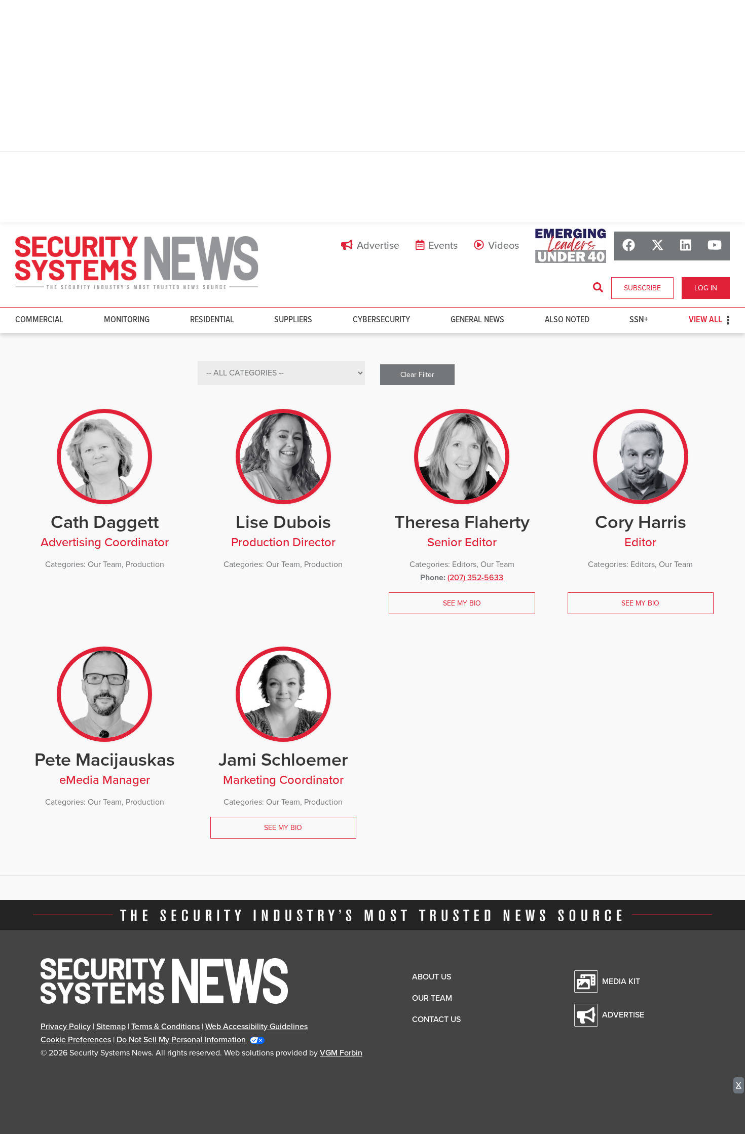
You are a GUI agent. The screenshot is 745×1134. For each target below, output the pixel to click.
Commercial (39, 320)
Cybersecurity (381, 320)
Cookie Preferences (76, 1040)
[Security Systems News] (136, 263)
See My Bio (462, 603)
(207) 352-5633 (475, 578)
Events (443, 246)
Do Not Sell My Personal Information (181, 1040)
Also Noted (567, 320)
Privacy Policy (66, 1027)
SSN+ (638, 320)
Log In (705, 288)
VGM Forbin (341, 1053)
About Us (431, 977)
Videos (503, 246)
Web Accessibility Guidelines (256, 1027)
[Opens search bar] (598, 287)
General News (477, 320)
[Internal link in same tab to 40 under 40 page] (570, 245)
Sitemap (111, 1027)
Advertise (378, 246)
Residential (212, 320)
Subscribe (642, 288)
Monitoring (127, 320)
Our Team (432, 998)
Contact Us (436, 1019)
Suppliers (293, 320)
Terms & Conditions (165, 1027)
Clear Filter (417, 374)
